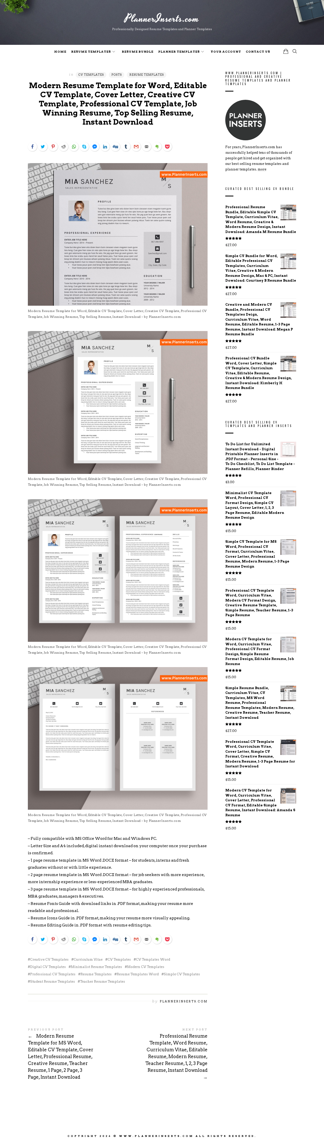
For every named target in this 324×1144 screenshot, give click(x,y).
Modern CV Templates (145, 966)
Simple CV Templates (182, 974)
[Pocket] (167, 146)
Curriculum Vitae (88, 959)
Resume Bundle (137, 51)
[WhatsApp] (73, 146)
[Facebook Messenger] (94, 146)
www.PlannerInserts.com (156, 1135)
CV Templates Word (153, 959)
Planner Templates (179, 51)
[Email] (146, 146)
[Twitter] (42, 146)
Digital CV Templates (48, 966)
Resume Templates (91, 51)
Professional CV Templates (52, 974)
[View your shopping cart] (285, 51)
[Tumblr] (125, 146)
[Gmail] (136, 146)
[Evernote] (156, 146)
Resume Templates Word (138, 974)
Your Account (226, 51)
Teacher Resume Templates (102, 981)
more (262, 169)
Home (60, 51)
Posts (116, 74)
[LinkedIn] (105, 146)
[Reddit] (63, 146)
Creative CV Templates (49, 959)
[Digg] (115, 146)
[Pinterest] (53, 146)
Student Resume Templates (52, 981)
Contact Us (258, 51)
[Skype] (84, 146)
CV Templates (91, 74)
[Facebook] (32, 146)
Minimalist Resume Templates (96, 966)
